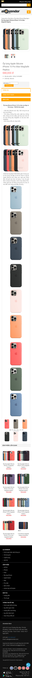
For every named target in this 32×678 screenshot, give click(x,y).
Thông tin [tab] (6, 90)
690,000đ (8, 469)
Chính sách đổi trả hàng (10, 605)
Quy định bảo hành (9, 613)
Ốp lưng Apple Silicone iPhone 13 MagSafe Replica (8, 465)
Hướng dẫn (7, 595)
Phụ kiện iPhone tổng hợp (21, 18)
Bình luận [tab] (6, 99)
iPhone (6, 570)
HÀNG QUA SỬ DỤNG (9, 588)
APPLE (5, 567)
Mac (5, 580)
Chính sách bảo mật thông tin (12, 552)
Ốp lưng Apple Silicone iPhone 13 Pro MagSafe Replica (9, 512)
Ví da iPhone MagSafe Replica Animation (23, 534)
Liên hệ (6, 560)
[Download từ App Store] (7, 672)
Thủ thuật (6, 598)
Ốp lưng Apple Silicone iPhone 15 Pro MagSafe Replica (23, 512)
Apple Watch (7, 578)
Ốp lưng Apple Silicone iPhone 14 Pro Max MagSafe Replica (8, 488)
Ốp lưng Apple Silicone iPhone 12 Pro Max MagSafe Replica (8, 535)
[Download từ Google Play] (7, 675)
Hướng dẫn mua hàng (10, 610)
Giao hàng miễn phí (9, 616)
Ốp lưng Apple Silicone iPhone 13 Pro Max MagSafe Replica (23, 488)
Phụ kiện (10, 18)
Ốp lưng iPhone (8, 575)
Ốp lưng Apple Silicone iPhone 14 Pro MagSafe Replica (23, 465)
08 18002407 (12, 637)
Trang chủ (4, 18)
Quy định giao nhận (9, 608)
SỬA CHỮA (7, 586)
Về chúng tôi (7, 555)
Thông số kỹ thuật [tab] (8, 95)
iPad (5, 572)
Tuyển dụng (7, 557)
